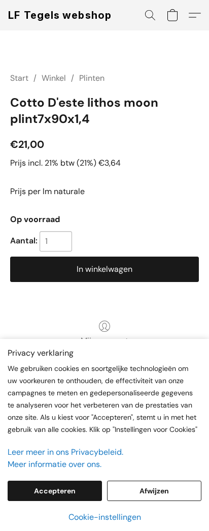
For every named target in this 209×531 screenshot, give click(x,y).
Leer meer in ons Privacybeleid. (65, 452)
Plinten (91, 78)
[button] (60, 15)
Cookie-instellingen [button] (104, 517)
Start (19, 78)
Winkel (54, 78)
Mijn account (104, 340)
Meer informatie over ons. (54, 464)
